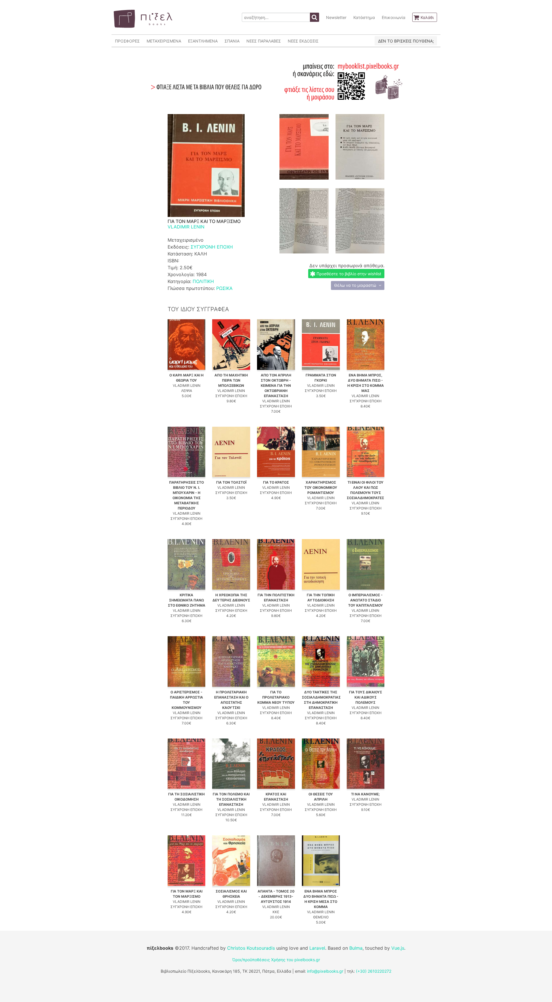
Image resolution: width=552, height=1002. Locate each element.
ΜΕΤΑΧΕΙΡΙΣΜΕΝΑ (164, 41)
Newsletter (336, 17)
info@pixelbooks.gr (325, 971)
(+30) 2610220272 (373, 971)
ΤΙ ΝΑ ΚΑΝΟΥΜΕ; (365, 794)
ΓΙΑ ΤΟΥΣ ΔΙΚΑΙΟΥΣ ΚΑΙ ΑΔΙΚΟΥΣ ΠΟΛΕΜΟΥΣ (365, 697)
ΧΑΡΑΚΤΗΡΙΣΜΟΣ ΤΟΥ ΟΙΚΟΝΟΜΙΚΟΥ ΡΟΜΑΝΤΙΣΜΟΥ (320, 487)
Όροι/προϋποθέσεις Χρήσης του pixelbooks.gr (276, 959)
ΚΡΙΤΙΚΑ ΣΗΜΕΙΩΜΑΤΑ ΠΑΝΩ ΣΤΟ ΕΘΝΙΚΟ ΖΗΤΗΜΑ (186, 600)
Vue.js (397, 948)
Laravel (317, 948)
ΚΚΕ (276, 912)
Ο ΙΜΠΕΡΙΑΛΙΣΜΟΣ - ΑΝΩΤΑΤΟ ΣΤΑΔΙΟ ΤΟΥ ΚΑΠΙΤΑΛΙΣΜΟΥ (365, 600)
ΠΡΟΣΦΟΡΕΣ (127, 41)
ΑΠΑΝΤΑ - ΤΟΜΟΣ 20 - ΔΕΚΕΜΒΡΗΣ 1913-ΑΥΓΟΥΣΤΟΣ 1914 (276, 896)
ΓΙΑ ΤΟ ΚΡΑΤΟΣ (276, 482)
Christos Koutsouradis (251, 948)
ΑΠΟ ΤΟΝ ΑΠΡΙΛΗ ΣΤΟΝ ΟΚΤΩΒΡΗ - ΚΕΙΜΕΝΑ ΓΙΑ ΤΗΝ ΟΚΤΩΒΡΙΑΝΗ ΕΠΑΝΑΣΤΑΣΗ (276, 385)
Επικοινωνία (393, 17)
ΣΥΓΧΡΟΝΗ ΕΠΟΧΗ (212, 247)
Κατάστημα (364, 17)
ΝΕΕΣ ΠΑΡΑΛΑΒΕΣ (263, 41)
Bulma (356, 948)
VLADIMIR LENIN (186, 227)
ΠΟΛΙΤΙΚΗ (203, 281)
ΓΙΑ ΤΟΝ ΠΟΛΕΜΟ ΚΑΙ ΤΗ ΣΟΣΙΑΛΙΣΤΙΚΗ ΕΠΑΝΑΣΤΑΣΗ (231, 799)
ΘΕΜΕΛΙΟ (321, 917)
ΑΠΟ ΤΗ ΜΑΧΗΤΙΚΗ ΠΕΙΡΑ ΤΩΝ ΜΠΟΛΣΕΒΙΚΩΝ (231, 380)
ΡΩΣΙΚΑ (224, 288)
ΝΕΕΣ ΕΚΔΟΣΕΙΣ (303, 41)
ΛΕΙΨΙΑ (186, 391)
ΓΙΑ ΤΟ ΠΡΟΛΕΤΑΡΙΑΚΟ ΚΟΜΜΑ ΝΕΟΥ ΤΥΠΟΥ (276, 697)
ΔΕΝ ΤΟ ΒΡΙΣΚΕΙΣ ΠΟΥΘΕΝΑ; (406, 41)
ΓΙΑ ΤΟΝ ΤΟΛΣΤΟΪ (231, 482)
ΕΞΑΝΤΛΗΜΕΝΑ (203, 41)
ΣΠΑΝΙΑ (232, 41)
